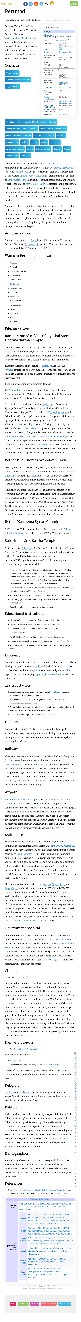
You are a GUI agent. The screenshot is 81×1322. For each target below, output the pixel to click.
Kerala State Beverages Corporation (31, 920)
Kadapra (55, 1206)
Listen (74, 3)
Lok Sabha (48, 105)
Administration (12, 73)
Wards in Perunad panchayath (18, 80)
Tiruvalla (48, 1206)
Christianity (26, 1092)
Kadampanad (59, 1217)
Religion (57, 149)
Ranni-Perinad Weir (50, 1065)
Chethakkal (32, 1251)
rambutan (57, 674)
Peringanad (32, 1220)
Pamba (37, 666)
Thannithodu (50, 1233)
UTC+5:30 (63, 87)
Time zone (48, 87)
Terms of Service (49, 1304)
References (25, 156)
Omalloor (44, 1244)
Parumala (62, 1206)
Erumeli (62, 101)
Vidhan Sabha (50, 109)
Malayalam (63, 82)
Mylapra (46, 1227)
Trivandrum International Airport (21, 799)
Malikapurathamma (45, 444)
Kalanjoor (32, 1227)
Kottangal (32, 1258)
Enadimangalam (34, 1214)
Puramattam (33, 1261)
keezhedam (47, 404)
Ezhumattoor (52, 1258)
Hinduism (10, 1092)
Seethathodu (61, 1233)
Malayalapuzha (55, 1227)
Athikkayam (57, 1248)
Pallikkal (41, 1220)
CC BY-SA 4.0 (40, 1287)
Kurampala (46, 1223)
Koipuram (31, 1206)
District (47, 52)
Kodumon (45, 1214)
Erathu (37, 1217)
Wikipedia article (50, 1285)
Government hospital (15, 149)
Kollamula (67, 1248)
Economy (61, 135)
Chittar (23, 176)
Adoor (9, 172)
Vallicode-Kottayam (35, 1230)
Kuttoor (39, 1269)
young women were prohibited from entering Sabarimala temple (36, 436)
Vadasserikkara (35, 176)
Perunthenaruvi (24, 854)
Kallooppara (50, 1261)
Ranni (68, 101)
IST (69, 87)
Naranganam (59, 1241)
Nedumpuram (54, 1275)
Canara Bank (11, 888)
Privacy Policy (64, 1304)
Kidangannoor (50, 1238)
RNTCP (52, 959)
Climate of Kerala (21, 977)
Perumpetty (41, 1258)
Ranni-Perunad (46, 1248)
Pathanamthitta (65, 52)
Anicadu (42, 1261)
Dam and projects (43, 149)
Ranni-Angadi (59, 1251)
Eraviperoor (47, 1269)
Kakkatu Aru (47, 366)
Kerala (61, 50)
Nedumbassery (55, 692)
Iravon (30, 1233)
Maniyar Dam (15, 1060)
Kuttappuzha (48, 1272)
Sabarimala (49, 163)
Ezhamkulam (64, 1214)
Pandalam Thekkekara (64, 1220)
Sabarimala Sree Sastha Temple (18, 135)
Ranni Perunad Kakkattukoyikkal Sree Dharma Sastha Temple (31, 122)
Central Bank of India (54, 884)
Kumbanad (40, 1206)
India (61, 47)
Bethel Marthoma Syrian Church (53, 129)
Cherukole (32, 1254)
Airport (44, 142)
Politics (67, 149)
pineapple (42, 674)
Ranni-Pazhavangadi (45, 1251)
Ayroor (39, 1254)
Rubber (68, 670)
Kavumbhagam (34, 1275)
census (43, 1164)
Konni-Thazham (65, 1230)
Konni (35, 1203)
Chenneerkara (34, 1244)
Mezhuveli (40, 1238)
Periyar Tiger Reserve (36, 184)
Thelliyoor (62, 1258)
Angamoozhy (19, 180)
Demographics (12, 156)
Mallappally (23, 1261)
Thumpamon (50, 1220)
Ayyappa (9, 370)
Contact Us (23, 1304)
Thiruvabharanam (18, 390)
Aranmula (22, 1206)
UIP (36, 959)
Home (13, 1304)
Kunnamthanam (34, 1264)
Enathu (31, 1217)
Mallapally (23, 1209)
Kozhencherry (65, 1203)
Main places (55, 142)
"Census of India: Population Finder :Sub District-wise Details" (38, 1190)
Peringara (44, 1275)
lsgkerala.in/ (64, 114)
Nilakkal (33, 476)
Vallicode (66, 1227)
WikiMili (6, 3)
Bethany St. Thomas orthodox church (21, 129)
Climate (30, 149)
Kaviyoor (31, 1269)
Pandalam (28, 1203)
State (46, 50)
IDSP (58, 959)
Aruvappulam (39, 1233)
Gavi (9, 180)
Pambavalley (56, 846)
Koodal (39, 1227)
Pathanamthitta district (17, 38)
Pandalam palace (27, 428)
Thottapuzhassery (35, 1272)
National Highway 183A (64, 168)
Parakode (50, 1217)
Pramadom (48, 1230)
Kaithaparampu (35, 1223)
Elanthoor (55, 1203)
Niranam (31, 1278)
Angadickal (54, 1214)
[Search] (52, 3)
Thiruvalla (23, 1273)
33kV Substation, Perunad (27, 1049)
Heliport (25, 142)
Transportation (12, 142)
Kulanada (31, 1238)
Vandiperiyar (21, 172)
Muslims (61, 1096)
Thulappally (15, 284)
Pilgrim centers (12, 86)
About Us (35, 1304)
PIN (45, 90)
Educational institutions (44, 135)
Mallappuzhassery (35, 1241)
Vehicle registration (49, 98)
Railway (34, 142)
